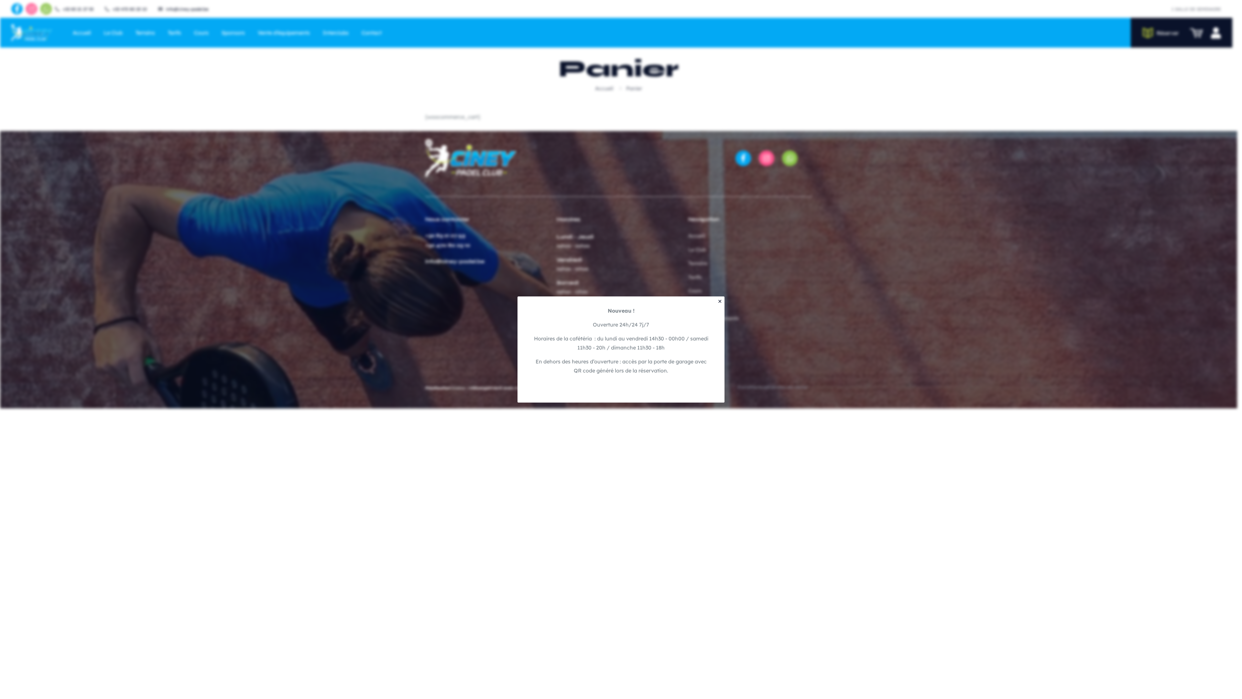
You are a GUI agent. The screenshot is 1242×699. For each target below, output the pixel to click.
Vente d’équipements (716, 318)
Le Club (699, 250)
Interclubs (703, 332)
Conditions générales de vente (775, 387)
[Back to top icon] (1211, 686)
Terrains (700, 263)
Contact (700, 346)
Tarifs (697, 277)
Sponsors (701, 305)
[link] (473, 158)
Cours (697, 291)
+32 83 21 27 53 (447, 235)
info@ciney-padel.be (457, 261)
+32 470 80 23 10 (450, 245)
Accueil (607, 88)
